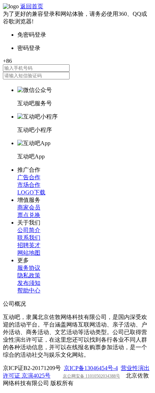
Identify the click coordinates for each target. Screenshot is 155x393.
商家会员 (28, 207)
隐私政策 (28, 275)
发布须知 (28, 283)
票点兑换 (28, 215)
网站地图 (28, 253)
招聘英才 (28, 245)
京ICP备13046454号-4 (91, 368)
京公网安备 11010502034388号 (91, 376)
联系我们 (28, 238)
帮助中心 (28, 290)
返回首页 (31, 6)
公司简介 (28, 230)
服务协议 (28, 268)
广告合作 (28, 177)
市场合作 (28, 185)
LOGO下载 (31, 192)
